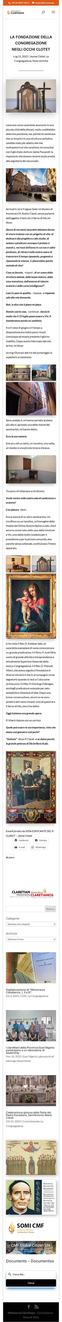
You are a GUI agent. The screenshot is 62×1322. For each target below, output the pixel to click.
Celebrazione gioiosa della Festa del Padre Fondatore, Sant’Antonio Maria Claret (29, 1115)
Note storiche (40, 60)
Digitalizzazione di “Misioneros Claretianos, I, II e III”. (25, 991)
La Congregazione (38, 995)
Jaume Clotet (37, 56)
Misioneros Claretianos (21, 1312)
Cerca (31, 1282)
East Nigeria (30, 1056)
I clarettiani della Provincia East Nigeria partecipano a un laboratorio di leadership (30, 1050)
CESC (24, 995)
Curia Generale (31, 1121)
